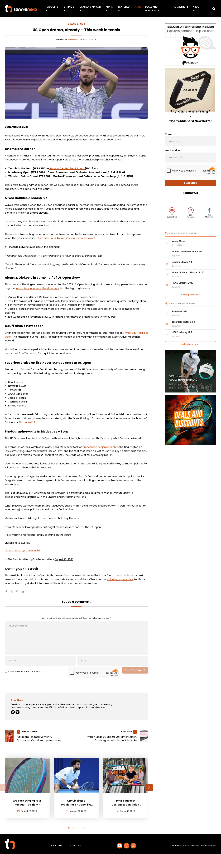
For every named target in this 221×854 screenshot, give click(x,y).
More (109, 6)
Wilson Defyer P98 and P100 (187, 251)
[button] (3, 787)
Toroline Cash (179, 311)
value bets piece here (120, 579)
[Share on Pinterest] (18, 593)
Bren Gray (73, 39)
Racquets (52, 6)
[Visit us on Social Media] (119, 845)
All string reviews (190, 344)
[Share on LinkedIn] (24, 593)
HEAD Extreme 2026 (182, 283)
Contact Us (73, 845)
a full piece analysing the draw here (37, 288)
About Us (56, 845)
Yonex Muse (178, 241)
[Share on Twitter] (13, 593)
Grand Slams (76, 24)
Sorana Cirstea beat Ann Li (67, 168)
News (138, 6)
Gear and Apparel (90, 6)
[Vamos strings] (190, 91)
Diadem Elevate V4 (182, 262)
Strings (69, 6)
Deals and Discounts (152, 8)
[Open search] (213, 8)
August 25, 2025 (64, 559)
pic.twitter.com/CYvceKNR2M (22, 550)
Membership (181, 6)
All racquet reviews (190, 294)
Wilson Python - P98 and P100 (188, 272)
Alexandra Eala (27, 422)
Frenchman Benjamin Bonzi (99, 447)
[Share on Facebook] (7, 593)
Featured (124, 6)
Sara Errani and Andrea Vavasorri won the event (66, 238)
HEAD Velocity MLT (182, 332)
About (197, 6)
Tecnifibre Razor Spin (183, 322)
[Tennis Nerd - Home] (21, 8)
